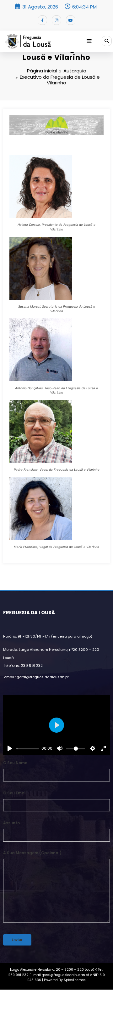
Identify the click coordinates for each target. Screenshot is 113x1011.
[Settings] (93, 748)
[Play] (10, 748)
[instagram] (56, 20)
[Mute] (60, 748)
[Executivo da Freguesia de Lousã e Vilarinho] (56, 124)
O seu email (15, 793)
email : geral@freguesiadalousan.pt (36, 676)
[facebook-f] (42, 20)
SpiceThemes (75, 980)
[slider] (27, 749)
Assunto (11, 823)
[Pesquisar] (107, 41)
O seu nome (15, 762)
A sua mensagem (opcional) (32, 852)
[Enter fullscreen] (103, 748)
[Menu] (89, 41)
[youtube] (70, 20)
